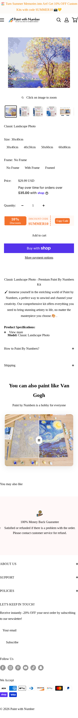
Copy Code (62, 221)
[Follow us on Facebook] (3, 668)
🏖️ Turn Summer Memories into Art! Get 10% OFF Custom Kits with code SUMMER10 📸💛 (39, 6)
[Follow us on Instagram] (10, 668)
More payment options (39, 257)
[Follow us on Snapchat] (41, 668)
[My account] (67, 20)
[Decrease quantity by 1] (22, 205)
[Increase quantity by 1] (43, 205)
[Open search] (59, 20)
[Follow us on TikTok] (33, 668)
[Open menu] (2, 20)
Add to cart (39, 235)
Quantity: (10, 205)
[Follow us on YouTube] (25, 668)
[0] (74, 20)
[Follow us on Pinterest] (18, 668)
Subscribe (12, 642)
